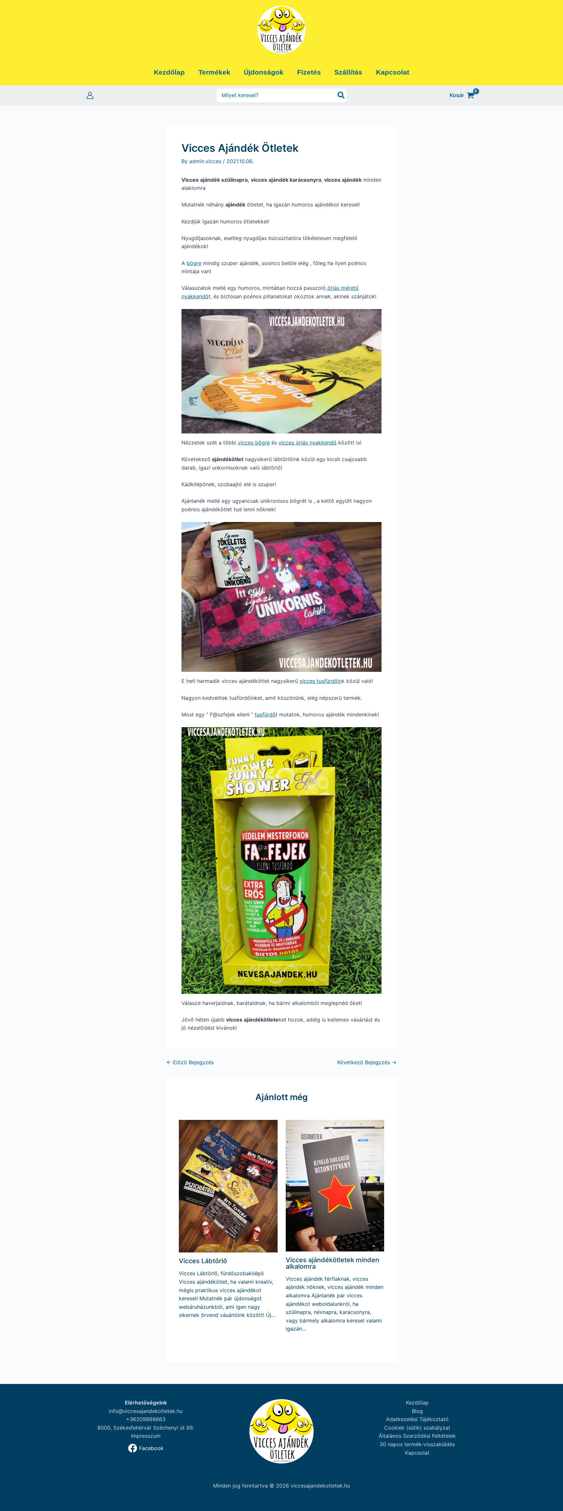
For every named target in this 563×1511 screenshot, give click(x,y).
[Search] (341, 95)
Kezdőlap (417, 1402)
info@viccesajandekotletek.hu (145, 1411)
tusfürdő (265, 714)
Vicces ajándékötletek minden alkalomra (332, 1263)
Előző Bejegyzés (190, 1062)
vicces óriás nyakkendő (308, 442)
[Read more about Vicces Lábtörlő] (228, 1185)
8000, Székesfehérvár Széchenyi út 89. (145, 1427)
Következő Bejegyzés (367, 1062)
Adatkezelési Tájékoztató (417, 1419)
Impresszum (146, 1436)
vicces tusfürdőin (320, 681)
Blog (417, 1411)
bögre (194, 263)
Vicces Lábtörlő (203, 1261)
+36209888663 (146, 1419)
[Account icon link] (90, 95)
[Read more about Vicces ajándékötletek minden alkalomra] (335, 1185)
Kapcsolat (417, 1452)
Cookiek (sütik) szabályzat (417, 1427)
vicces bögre (254, 442)
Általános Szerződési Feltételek (417, 1436)
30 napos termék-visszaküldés (417, 1444)
